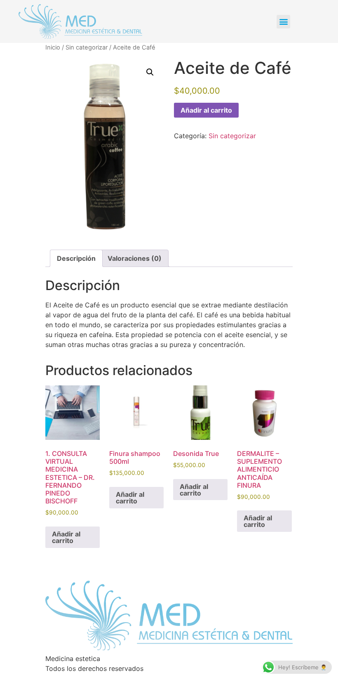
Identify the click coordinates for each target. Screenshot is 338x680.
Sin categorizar (87, 47)
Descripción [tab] (76, 258)
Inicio (52, 47)
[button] (283, 21)
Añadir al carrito (206, 110)
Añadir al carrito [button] (66, 537)
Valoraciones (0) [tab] (135, 258)
